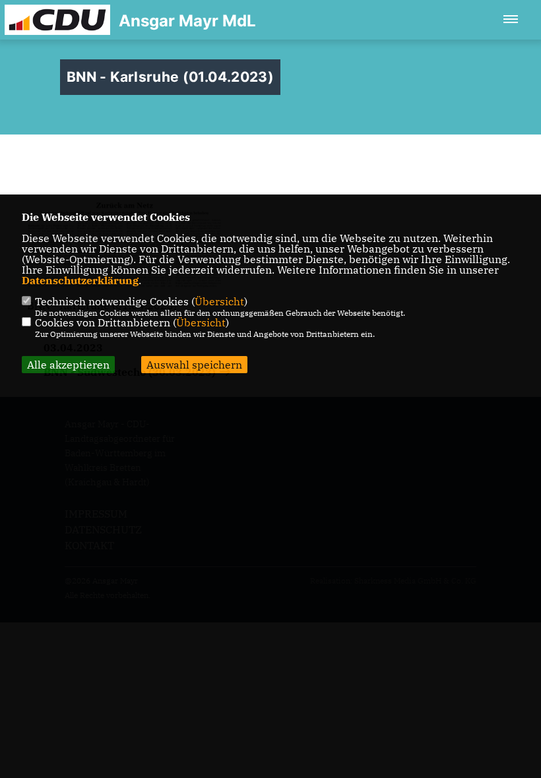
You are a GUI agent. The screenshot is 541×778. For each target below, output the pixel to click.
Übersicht (219, 301)
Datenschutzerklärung (80, 280)
